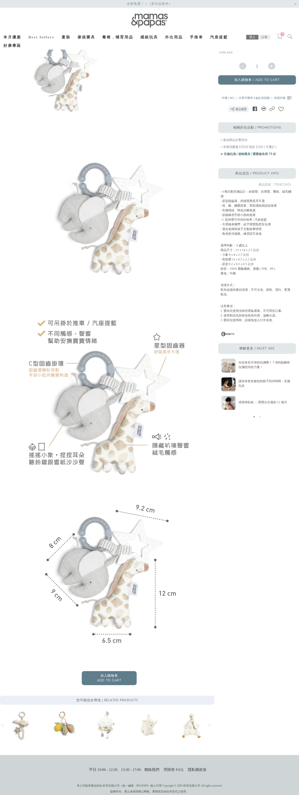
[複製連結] (272, 109)
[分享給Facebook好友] (255, 109)
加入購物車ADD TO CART (109, 678)
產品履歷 (241, 109)
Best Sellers (41, 37)
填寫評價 (280, 98)
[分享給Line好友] (263, 109)
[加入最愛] (281, 109)
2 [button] (260, 416)
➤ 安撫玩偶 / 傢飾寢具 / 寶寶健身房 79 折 (248, 154)
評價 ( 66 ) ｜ (230, 98)
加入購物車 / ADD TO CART (257, 80)
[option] (65, 77)
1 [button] (254, 416)
